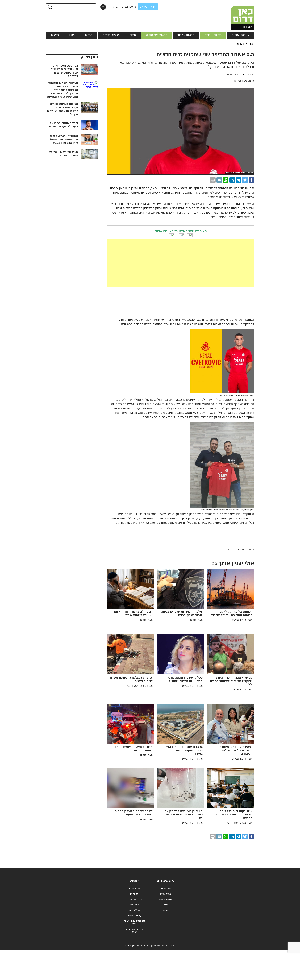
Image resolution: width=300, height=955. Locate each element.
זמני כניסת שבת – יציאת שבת (134, 922)
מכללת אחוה (134, 910)
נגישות (165, 905)
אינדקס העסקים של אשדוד (134, 930)
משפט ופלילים (111, 35)
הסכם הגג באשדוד (134, 899)
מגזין (72, 35)
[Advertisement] (180, 263)
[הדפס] (213, 180)
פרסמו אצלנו (129, 7)
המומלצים (134, 905)
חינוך (133, 35)
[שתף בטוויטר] (245, 180)
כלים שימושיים (165, 881)
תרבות (89, 35)
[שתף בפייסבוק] (103, 6)
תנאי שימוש (166, 889)
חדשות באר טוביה (156, 35)
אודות (115, 7)
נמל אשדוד (134, 894)
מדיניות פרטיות (165, 899)
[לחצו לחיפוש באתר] (50, 6)
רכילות (55, 35)
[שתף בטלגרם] (238, 180)
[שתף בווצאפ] (225, 180)
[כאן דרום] (236, 15)
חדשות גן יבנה (213, 35)
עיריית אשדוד (134, 889)
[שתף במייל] (219, 180)
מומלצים (134, 881)
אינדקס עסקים (240, 35)
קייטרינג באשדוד (134, 916)
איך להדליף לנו (148, 7)
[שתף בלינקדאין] (232, 180)
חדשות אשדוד (185, 35)
